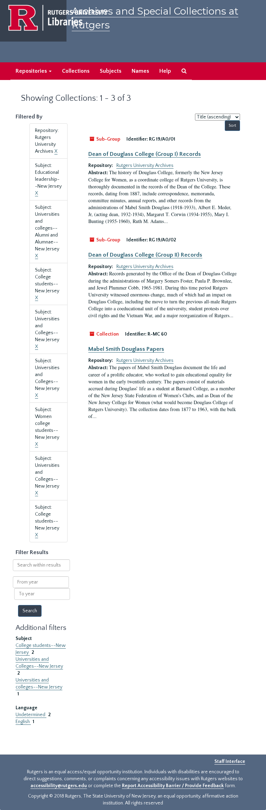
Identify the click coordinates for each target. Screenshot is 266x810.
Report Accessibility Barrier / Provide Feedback (173, 786)
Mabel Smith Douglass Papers (126, 349)
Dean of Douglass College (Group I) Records (144, 154)
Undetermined (31, 715)
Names (140, 71)
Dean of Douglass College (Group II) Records (145, 255)
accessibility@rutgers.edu (58, 786)
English (23, 721)
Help (165, 71)
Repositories (32, 71)
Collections (75, 71)
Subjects (110, 71)
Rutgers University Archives (145, 165)
